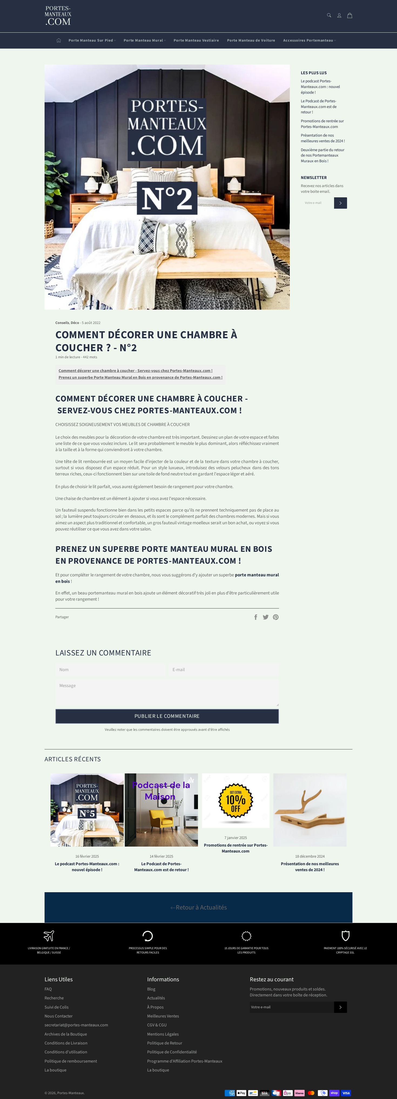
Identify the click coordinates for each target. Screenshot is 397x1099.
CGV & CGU (157, 1025)
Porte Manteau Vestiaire (196, 40)
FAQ (48, 989)
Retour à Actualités (201, 907)
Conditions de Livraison (66, 1043)
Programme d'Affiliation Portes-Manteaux (184, 1061)
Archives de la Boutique (66, 1034)
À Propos (155, 1007)
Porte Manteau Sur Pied (91, 40)
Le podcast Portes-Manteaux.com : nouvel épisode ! (320, 86)
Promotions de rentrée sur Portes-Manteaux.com (322, 124)
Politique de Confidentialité (172, 1052)
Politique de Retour (164, 1043)
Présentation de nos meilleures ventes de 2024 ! (323, 138)
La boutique (55, 1070)
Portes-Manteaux (70, 1092)
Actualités (156, 998)
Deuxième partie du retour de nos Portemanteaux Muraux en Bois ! (322, 155)
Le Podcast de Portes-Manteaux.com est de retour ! (319, 106)
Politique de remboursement (71, 1061)
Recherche (54, 998)
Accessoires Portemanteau (308, 40)
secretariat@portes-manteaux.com (76, 1025)
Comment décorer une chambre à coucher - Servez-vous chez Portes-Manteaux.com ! (136, 371)
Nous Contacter (59, 1016)
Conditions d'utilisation (66, 1052)
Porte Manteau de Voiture (251, 40)
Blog (151, 989)
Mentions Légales (163, 1034)
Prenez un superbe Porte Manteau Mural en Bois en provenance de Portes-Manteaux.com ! (141, 377)
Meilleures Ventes (163, 1016)
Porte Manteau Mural (143, 40)
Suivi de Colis (57, 1007)
